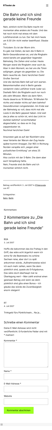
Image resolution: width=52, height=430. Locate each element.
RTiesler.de (9, 5)
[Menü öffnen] (47, 5)
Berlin (11, 198)
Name (7, 371)
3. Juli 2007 (9, 242)
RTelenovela (40, 185)
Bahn (5, 198)
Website (8, 396)
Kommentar (10, 340)
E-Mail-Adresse (12, 383)
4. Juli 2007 (9, 306)
